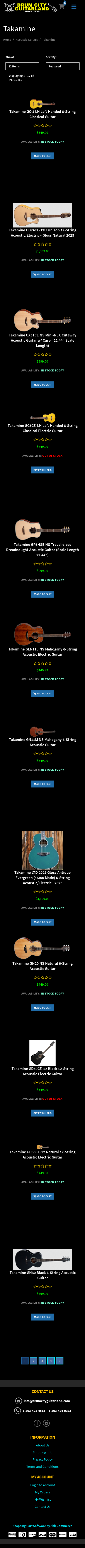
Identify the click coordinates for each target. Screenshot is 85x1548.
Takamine (48, 40)
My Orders (42, 1492)
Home (7, 40)
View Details (44, 469)
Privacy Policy (43, 1459)
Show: (9, 57)
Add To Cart (44, 155)
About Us (42, 1445)
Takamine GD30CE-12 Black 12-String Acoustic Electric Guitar (43, 1071)
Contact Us (42, 1506)
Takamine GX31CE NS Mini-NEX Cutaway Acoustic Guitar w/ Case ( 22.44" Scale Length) (42, 340)
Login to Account (42, 1485)
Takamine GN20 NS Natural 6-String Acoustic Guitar (42, 966)
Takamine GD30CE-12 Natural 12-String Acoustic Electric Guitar (42, 1154)
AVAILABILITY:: (31, 142)
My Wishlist (42, 1499)
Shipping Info (43, 1452)
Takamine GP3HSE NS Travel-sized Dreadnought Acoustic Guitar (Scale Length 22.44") (42, 549)
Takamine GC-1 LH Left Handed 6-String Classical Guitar (42, 114)
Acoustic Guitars (27, 40)
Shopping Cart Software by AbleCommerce (42, 1526)
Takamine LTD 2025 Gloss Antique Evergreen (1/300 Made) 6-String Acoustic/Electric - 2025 (42, 877)
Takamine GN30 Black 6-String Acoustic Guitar (43, 1275)
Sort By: (51, 57)
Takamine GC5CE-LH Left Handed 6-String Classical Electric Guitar (43, 428)
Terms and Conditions (42, 1466)
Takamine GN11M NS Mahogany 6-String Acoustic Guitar (42, 742)
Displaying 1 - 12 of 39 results (21, 78)
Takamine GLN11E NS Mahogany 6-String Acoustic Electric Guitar (42, 652)
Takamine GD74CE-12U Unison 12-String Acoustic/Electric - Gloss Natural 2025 (42, 232)
